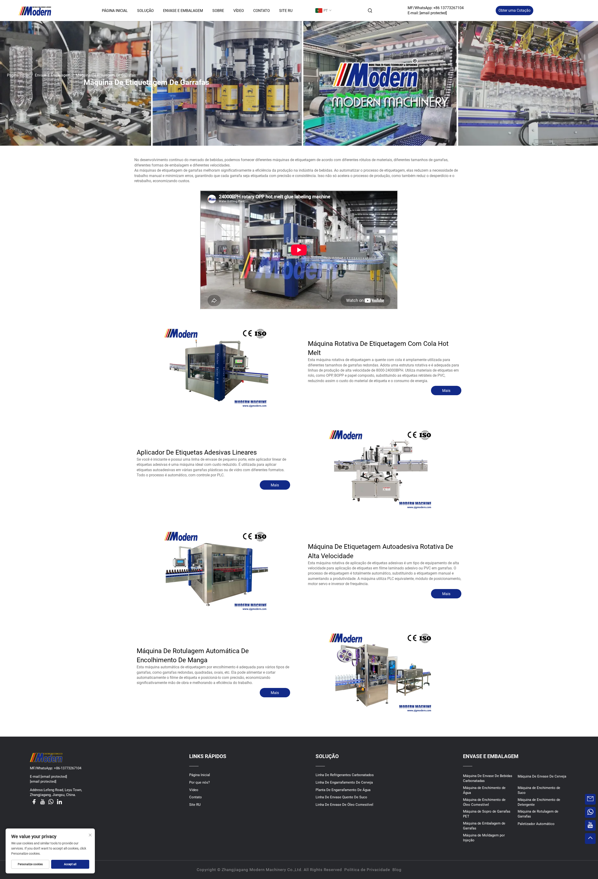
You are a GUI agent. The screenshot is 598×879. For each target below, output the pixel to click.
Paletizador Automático (536, 824)
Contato (261, 10)
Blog (397, 869)
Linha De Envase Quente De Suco (341, 797)
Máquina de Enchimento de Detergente (539, 802)
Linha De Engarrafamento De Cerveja (344, 782)
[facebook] (34, 801)
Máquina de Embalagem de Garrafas (484, 825)
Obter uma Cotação (514, 10)
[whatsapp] (51, 801)
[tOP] (590, 838)
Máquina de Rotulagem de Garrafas (538, 813)
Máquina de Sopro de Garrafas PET (486, 813)
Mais (446, 390)
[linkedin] (59, 801)
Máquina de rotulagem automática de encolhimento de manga (193, 655)
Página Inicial (115, 10)
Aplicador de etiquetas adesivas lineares (197, 452)
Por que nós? (199, 782)
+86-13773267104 (67, 768)
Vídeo (238, 10)
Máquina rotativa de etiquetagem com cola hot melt (378, 348)
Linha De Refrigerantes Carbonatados (345, 775)
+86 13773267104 (448, 8)
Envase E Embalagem (183, 10)
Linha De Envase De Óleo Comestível (344, 805)
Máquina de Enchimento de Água (484, 790)
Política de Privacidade (367, 869)
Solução (145, 10)
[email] (590, 799)
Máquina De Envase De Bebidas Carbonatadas (487, 778)
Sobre (218, 10)
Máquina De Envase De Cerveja (542, 776)
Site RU (285, 10)
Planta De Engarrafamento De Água (343, 790)
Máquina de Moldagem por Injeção (484, 837)
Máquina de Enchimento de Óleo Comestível (484, 802)
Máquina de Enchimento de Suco (539, 790)
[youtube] (42, 801)
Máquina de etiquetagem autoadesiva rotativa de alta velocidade (380, 551)
